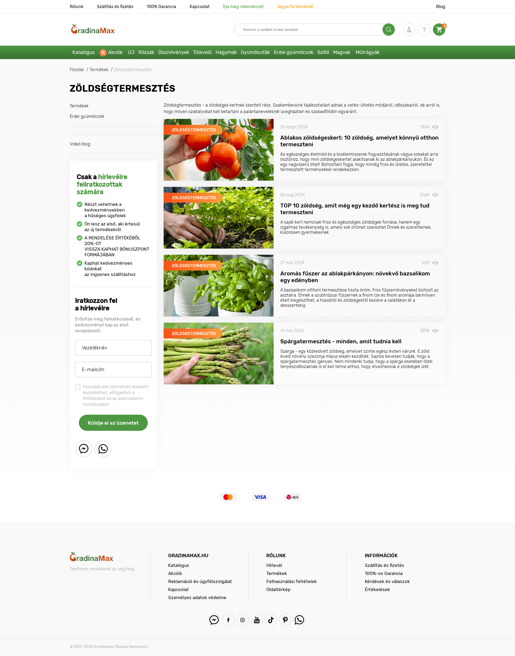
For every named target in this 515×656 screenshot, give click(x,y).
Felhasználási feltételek (291, 581)
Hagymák (226, 52)
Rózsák (146, 52)
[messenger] (83, 448)
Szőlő (323, 52)
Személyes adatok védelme (197, 597)
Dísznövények (173, 52)
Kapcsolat (199, 6)
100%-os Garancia (384, 573)
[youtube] (257, 620)
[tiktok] (271, 620)
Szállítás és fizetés (115, 6)
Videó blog (80, 144)
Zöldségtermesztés (194, 129)
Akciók (115, 52)
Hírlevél (274, 565)
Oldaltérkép (278, 589)
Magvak (341, 52)
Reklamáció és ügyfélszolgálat (200, 581)
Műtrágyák (368, 52)
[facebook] (228, 620)
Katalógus (83, 52)
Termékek (79, 105)
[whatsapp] (103, 448)
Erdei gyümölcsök (293, 52)
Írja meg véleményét (243, 6)
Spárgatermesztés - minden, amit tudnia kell (341, 341)
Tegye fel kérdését (295, 6)
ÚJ (131, 52)
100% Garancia (161, 6)
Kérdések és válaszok (387, 581)
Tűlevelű (202, 52)
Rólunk (76, 6)
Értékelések (377, 589)
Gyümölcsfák (255, 52)
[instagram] (242, 620)
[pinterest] (285, 620)
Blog (440, 6)
